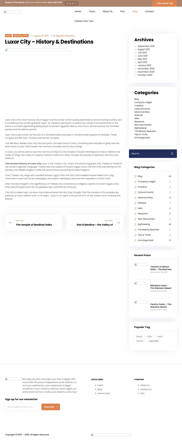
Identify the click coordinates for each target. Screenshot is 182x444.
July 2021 (142, 52)
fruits (149, 336)
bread (139, 336)
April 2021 (142, 62)
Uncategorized (142, 137)
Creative (138, 105)
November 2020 (146, 71)
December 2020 (146, 68)
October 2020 (145, 75)
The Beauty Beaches (145, 131)
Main (136, 118)
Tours (92, 11)
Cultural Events (142, 108)
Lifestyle (138, 115)
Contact (149, 11)
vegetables (153, 341)
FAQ (122, 11)
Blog (135, 11)
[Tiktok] (30, 417)
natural (139, 341)
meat (160, 336)
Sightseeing (140, 128)
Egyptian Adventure (65, 35)
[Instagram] (19, 417)
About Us (107, 11)
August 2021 (144, 49)
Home (78, 11)
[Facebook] (8, 417)
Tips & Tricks (140, 134)
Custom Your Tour (84, 21)
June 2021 (143, 55)
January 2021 (144, 65)
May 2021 (142, 59)
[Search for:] (148, 153)
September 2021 (146, 46)
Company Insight (143, 102)
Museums (139, 121)
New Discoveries (142, 124)
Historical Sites (20, 36)
